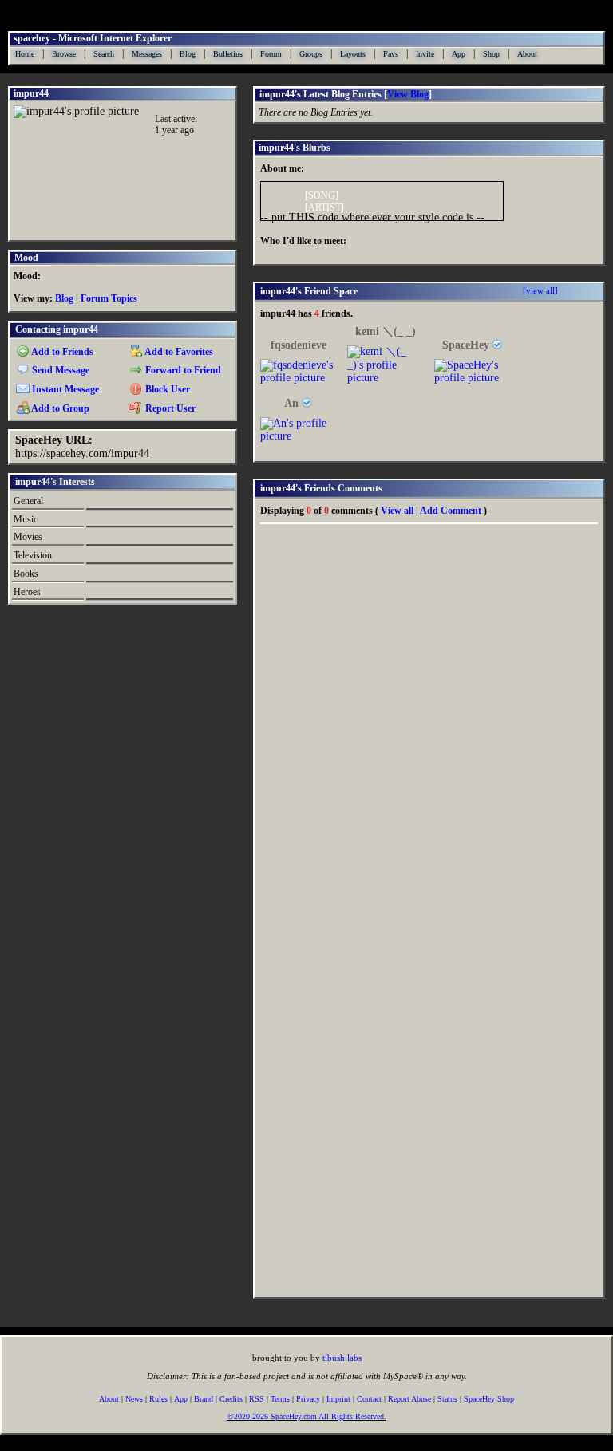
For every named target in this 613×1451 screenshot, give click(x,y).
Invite (425, 53)
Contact (369, 1398)
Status (447, 1398)
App (458, 53)
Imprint (338, 1398)
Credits (231, 1398)
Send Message (59, 370)
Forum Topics (109, 298)
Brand (203, 1398)
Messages (147, 53)
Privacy (308, 1398)
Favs (390, 53)
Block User (166, 389)
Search (103, 53)
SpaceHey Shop (489, 1398)
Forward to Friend (182, 370)
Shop (491, 53)
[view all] (540, 290)
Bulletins (228, 53)
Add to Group (59, 408)
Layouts (353, 53)
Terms (280, 1398)
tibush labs (342, 1357)
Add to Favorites (178, 351)
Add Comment (450, 510)
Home (24, 53)
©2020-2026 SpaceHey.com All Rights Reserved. (306, 1417)
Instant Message (64, 389)
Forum (271, 53)
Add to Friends (61, 351)
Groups (310, 53)
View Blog (408, 94)
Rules (158, 1398)
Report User (169, 408)
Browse (64, 53)
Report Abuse (409, 1398)
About (527, 53)
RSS (256, 1398)
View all (397, 510)
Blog (188, 53)
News (134, 1398)
